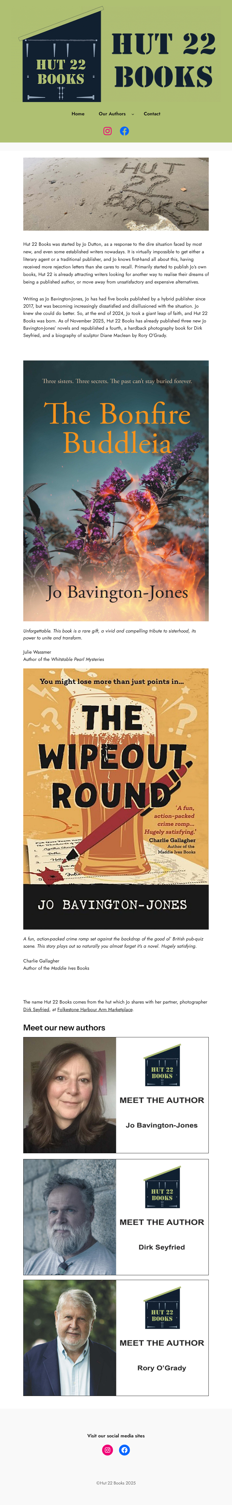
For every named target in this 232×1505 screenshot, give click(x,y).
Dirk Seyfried (36, 1009)
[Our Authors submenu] (132, 113)
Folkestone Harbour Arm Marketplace (94, 1009)
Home (78, 113)
